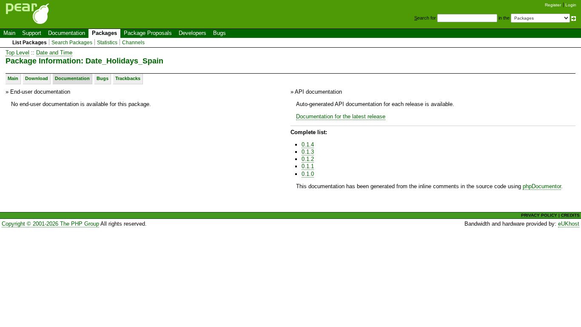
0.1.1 (308, 166)
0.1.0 (308, 174)
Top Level (17, 52)
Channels (133, 43)
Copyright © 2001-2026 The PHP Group (50, 224)
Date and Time (54, 52)
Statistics (107, 43)
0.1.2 (308, 159)
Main (9, 33)
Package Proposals (148, 33)
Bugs (219, 33)
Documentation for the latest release (340, 116)
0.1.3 (308, 152)
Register (553, 5)
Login (570, 5)
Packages (104, 33)
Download (36, 78)
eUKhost (568, 224)
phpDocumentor (542, 186)
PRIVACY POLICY (539, 215)
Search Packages (71, 43)
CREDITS (570, 215)
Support (31, 33)
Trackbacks (127, 78)
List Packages (29, 43)
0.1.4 (308, 144)
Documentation (66, 33)
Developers (192, 33)
